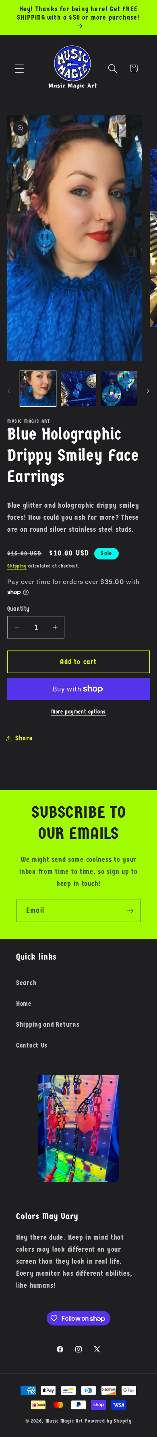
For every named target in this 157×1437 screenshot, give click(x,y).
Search (26, 983)
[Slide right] (148, 391)
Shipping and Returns (47, 1024)
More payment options (78, 711)
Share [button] (24, 738)
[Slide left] (9, 391)
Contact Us (32, 1045)
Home (24, 1003)
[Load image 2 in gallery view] (79, 389)
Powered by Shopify (108, 1421)
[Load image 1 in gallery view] (38, 389)
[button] (19, 68)
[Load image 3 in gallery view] (119, 389)
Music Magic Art (64, 1421)
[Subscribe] (129, 911)
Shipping (17, 566)
